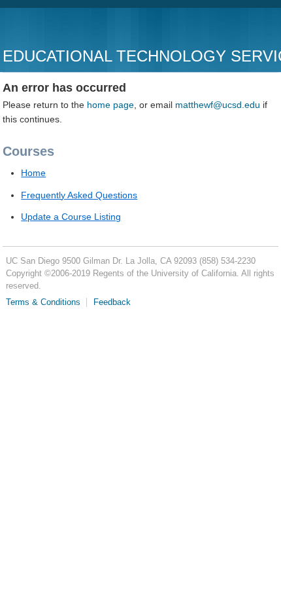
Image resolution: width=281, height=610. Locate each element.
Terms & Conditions (43, 302)
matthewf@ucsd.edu (217, 104)
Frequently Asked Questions (79, 195)
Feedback (112, 302)
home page (110, 104)
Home (33, 173)
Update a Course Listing (71, 216)
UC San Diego (77, 29)
